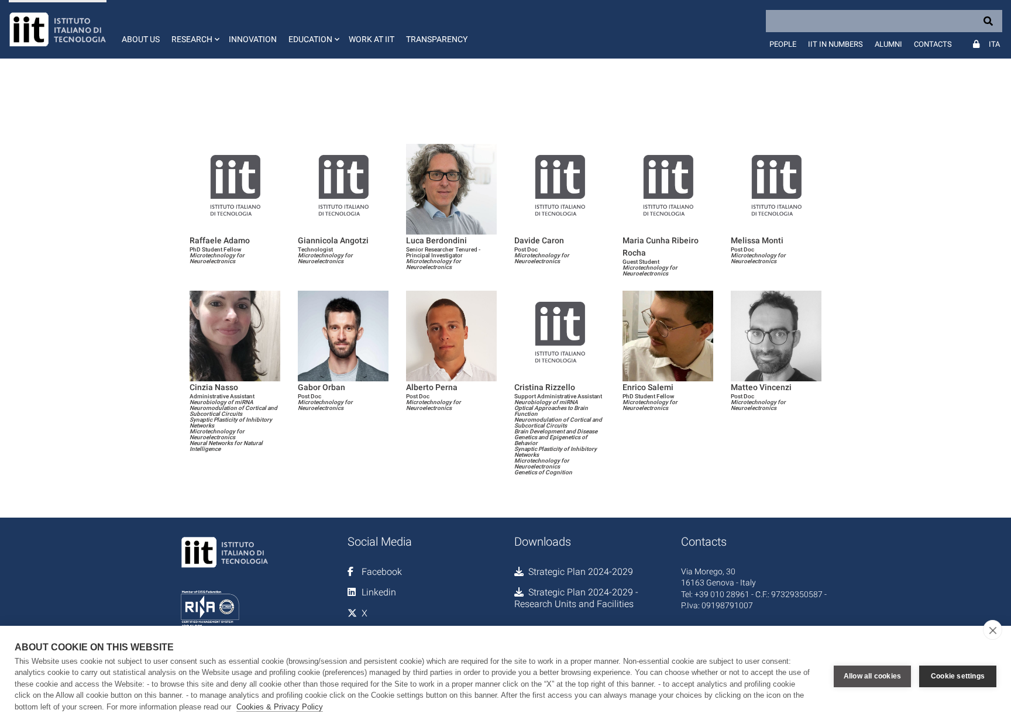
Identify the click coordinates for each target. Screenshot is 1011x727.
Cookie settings (958, 676)
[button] (194, 29)
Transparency (436, 39)
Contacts (933, 44)
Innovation (253, 39)
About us (141, 39)
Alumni (888, 44)
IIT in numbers (835, 44)
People (782, 44)
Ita (994, 44)
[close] (992, 630)
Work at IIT (371, 39)
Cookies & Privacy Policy (279, 706)
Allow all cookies (872, 676)
